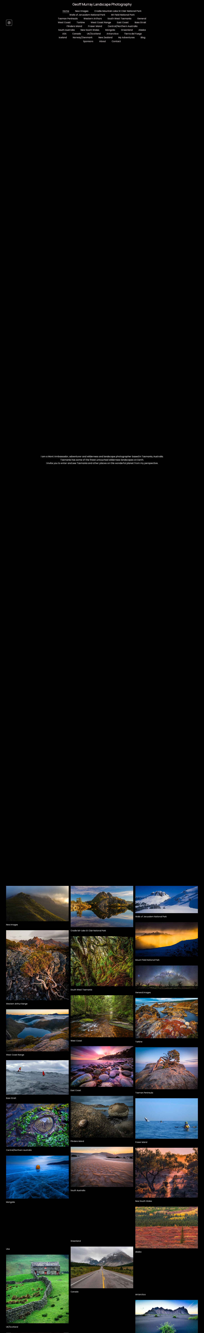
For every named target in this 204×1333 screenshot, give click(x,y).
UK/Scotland (94, 33)
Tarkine (81, 22)
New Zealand (105, 37)
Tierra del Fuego (133, 33)
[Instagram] (9, 23)
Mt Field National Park (123, 14)
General (141, 18)
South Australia (66, 30)
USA (64, 33)
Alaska (142, 30)
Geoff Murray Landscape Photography (102, 4)
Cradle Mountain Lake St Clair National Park (117, 11)
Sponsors (88, 41)
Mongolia (110, 30)
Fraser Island (95, 26)
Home (66, 11)
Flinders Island (74, 26)
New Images (81, 11)
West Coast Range (101, 22)
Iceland (63, 37)
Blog (143, 37)
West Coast (64, 22)
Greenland (127, 30)
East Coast (123, 22)
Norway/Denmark (82, 37)
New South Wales (89, 30)
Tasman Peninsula (68, 18)
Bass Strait (140, 22)
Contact (116, 41)
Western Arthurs (93, 18)
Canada (76, 33)
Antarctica (112, 33)
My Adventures (126, 37)
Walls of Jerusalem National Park (87, 14)
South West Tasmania (119, 18)
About (102, 41)
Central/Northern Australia (122, 26)
